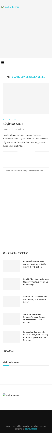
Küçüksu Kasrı (13, 124)
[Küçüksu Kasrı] (26, 98)
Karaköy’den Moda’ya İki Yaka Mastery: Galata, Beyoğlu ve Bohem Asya (36, 282)
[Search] (49, 62)
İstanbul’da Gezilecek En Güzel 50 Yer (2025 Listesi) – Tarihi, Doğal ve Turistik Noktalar (35, 336)
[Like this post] (20, 151)
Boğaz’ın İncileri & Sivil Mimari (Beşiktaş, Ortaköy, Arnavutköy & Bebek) (35, 264)
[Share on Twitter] (26, 151)
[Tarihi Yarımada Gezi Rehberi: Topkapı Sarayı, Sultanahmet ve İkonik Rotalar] (11, 319)
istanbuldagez (31, 428)
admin (8, 129)
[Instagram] (36, 62)
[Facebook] (30, 62)
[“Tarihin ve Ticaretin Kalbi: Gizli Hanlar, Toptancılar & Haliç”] (11, 301)
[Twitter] (33, 62)
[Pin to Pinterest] (29, 151)
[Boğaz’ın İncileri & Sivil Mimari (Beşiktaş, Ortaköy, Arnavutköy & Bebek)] (11, 266)
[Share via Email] (32, 151)
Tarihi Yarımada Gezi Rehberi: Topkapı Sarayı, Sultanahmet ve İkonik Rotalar (34, 318)
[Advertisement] (26, 30)
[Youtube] (42, 62)
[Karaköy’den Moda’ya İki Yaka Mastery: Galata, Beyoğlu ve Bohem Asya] (11, 284)
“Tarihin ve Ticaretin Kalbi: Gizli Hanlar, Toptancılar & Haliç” (35, 299)
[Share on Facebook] (23, 151)
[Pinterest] (39, 62)
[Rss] (45, 62)
